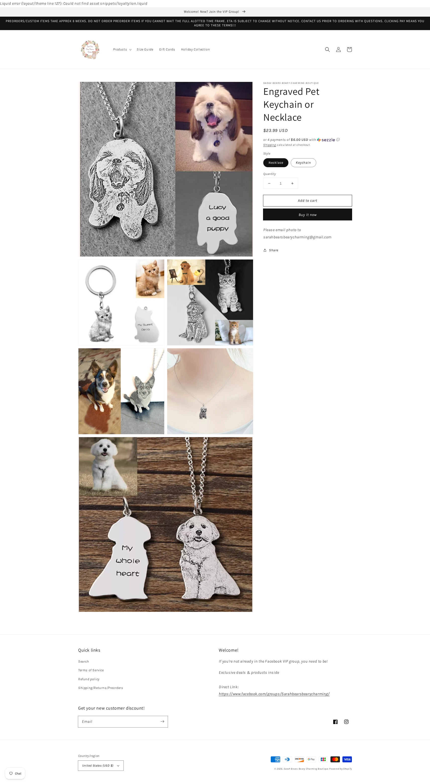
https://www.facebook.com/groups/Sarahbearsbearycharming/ (274, 693)
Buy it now (308, 214)
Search (83, 661)
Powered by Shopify (340, 768)
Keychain (303, 162)
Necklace (276, 162)
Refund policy (89, 679)
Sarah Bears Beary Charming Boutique (306, 768)
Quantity (269, 174)
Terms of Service (91, 670)
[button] (122, 49)
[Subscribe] (162, 721)
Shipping (269, 145)
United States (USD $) (97, 765)
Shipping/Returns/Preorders (100, 688)
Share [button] (273, 250)
